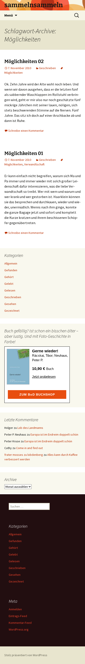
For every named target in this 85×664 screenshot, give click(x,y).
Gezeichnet (11, 311)
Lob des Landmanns (30, 428)
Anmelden (15, 609)
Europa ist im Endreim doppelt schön (54, 434)
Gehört (9, 277)
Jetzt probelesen (44, 376)
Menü (8, 15)
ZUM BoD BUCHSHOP (37, 394)
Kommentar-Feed (20, 623)
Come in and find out (29, 448)
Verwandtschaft (34, 164)
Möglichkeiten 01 (23, 153)
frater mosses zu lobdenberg (23, 455)
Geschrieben (47, 68)
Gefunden (10, 270)
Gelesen (9, 290)
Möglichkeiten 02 (24, 61)
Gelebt (8, 284)
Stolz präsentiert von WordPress (25, 655)
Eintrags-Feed (18, 616)
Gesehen (10, 304)
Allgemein (10, 263)
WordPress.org (19, 629)
